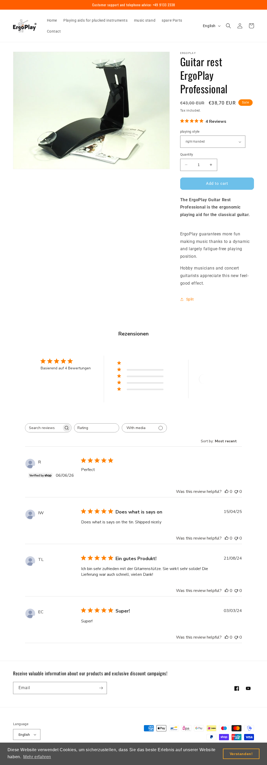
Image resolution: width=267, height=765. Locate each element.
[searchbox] (43, 428)
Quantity (186, 154)
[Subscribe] (101, 688)
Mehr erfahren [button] (37, 757)
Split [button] (190, 299)
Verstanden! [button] (241, 754)
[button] (228, 26)
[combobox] (96, 427)
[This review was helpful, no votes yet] (226, 491)
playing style (190, 131)
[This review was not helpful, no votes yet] (236, 491)
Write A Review (218, 379)
